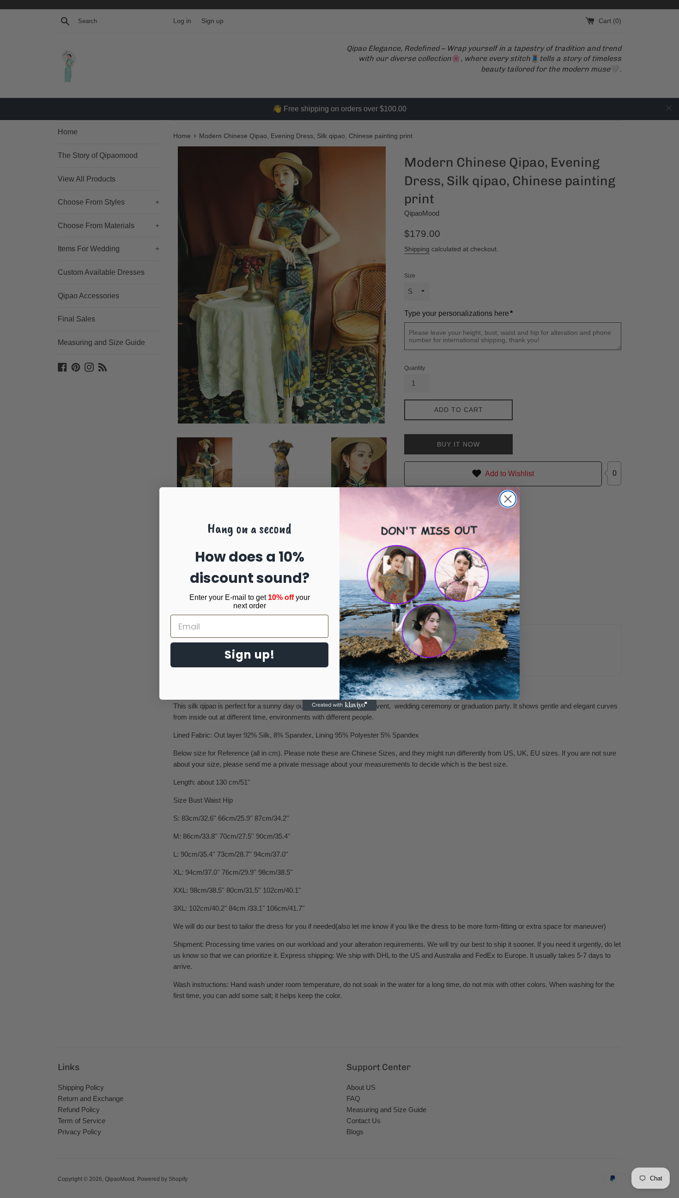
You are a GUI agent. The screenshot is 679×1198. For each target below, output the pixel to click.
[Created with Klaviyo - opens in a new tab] (339, 705)
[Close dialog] (508, 499)
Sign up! (249, 654)
